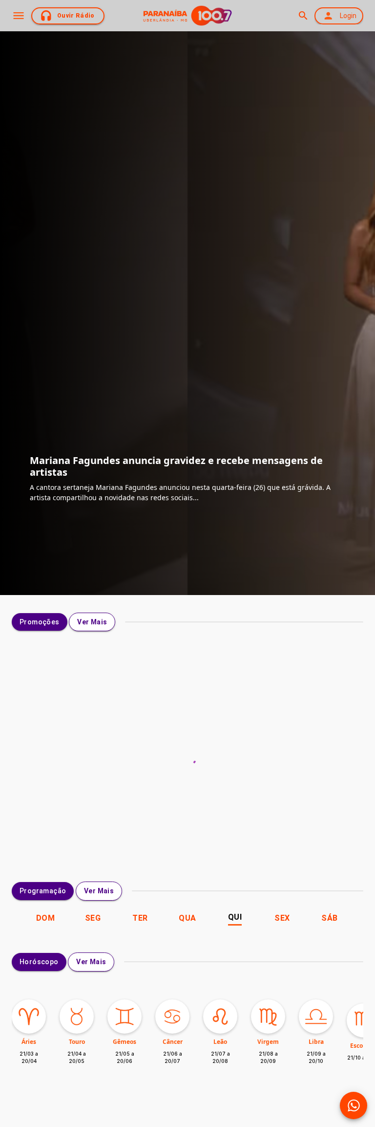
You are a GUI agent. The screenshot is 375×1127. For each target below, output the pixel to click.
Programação (43, 891)
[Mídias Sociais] (353, 1105)
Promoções (40, 622)
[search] (303, 15)
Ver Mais (92, 622)
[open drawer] (18, 15)
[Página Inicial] (187, 15)
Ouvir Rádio (76, 15)
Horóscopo (39, 962)
